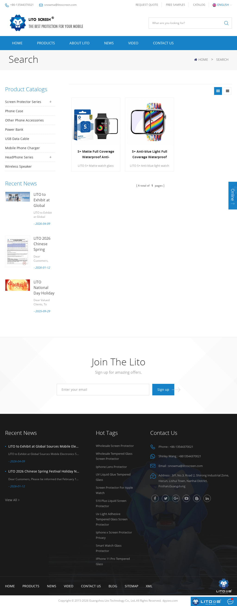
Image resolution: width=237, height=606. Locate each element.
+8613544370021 (189, 456)
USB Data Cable (17, 138)
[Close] (232, 212)
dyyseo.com (170, 601)
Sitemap (131, 586)
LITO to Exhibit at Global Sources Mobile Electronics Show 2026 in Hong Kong (44, 446)
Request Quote (147, 5)
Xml (149, 586)
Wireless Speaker (18, 166)
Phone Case (14, 111)
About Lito (79, 43)
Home (17, 43)
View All (11, 500)
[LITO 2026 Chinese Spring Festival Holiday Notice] (17, 251)
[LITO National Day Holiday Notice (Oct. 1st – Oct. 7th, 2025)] (17, 285)
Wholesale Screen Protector (115, 446)
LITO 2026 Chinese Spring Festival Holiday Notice (44, 471)
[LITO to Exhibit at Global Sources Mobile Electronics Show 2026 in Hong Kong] (17, 197)
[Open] (232, 195)
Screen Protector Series (23, 102)
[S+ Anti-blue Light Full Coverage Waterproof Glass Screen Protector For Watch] (149, 122)
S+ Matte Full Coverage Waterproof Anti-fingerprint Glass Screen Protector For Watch (96, 154)
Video (133, 43)
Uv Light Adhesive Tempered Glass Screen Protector (112, 519)
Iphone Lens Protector (111, 467)
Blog (113, 586)
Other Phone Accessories (24, 120)
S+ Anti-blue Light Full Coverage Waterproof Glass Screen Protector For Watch (149, 154)
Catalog (199, 5)
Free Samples (175, 5)
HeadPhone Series (19, 157)
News (109, 43)
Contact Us (163, 43)
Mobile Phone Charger (22, 148)
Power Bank (14, 129)
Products (46, 43)
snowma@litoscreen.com (60, 5)
